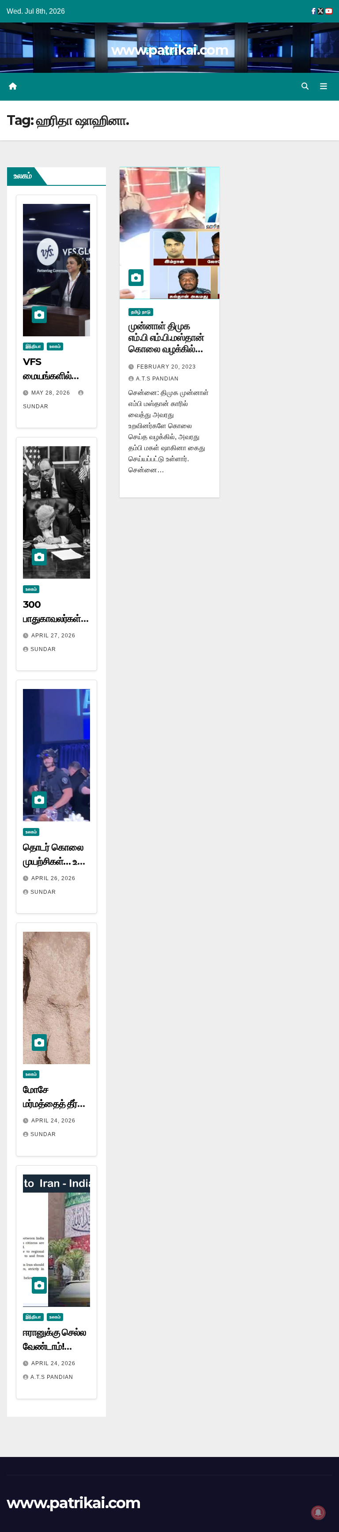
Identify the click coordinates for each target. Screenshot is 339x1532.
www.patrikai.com (169, 50)
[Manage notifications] (318, 1513)
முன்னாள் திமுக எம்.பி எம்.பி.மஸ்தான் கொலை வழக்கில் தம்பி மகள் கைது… (166, 343)
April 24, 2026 (53, 1121)
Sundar (43, 649)
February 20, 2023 (166, 367)
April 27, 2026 (53, 635)
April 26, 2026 (53, 878)
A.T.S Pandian (51, 1377)
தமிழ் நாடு (141, 311)
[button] (305, 86)
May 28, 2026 (51, 393)
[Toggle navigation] (323, 86)
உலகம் (54, 346)
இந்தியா (33, 346)
